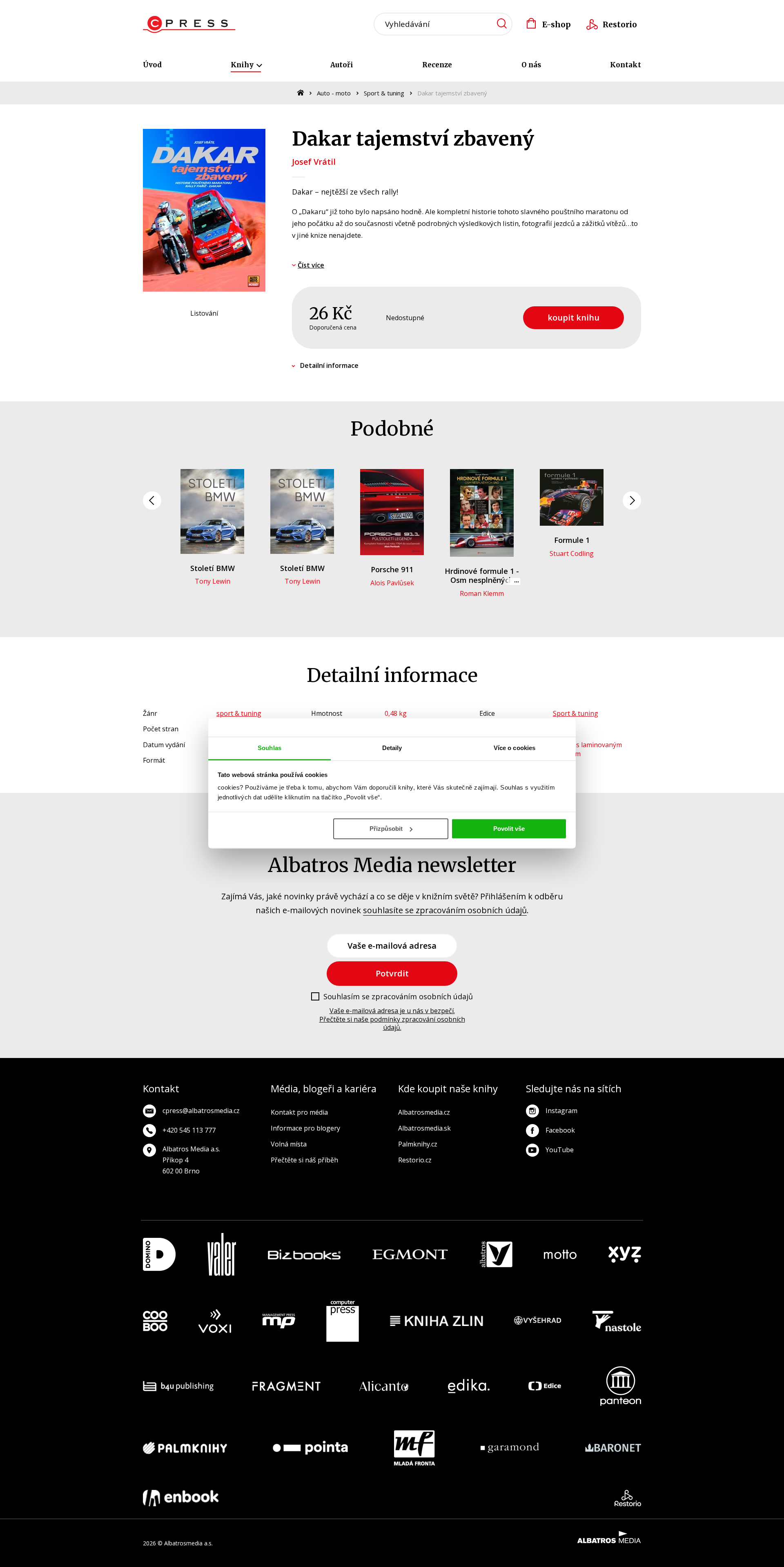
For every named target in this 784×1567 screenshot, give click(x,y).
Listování (204, 313)
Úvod (152, 64)
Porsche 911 (392, 569)
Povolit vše (509, 828)
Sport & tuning (384, 93)
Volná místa (289, 1144)
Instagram (561, 1110)
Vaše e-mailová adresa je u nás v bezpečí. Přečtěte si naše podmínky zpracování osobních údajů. (392, 1019)
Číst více (311, 265)
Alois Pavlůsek (392, 582)
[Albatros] (496, 1254)
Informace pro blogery (305, 1128)
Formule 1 (572, 540)
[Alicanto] (384, 1386)
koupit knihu (573, 317)
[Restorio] (627, 1498)
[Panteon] (620, 1386)
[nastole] (617, 1321)
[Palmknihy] (185, 1448)
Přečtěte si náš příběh (304, 1159)
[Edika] (469, 1386)
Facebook (560, 1130)
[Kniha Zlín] (436, 1321)
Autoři (341, 64)
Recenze (437, 64)
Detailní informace (329, 365)
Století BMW (212, 568)
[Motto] (560, 1254)
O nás (531, 64)
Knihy (243, 64)
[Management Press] (278, 1321)
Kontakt (625, 64)
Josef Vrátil (314, 161)
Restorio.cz (415, 1159)
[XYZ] (624, 1254)
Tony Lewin (212, 581)
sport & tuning (238, 713)
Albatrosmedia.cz (424, 1112)
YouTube (560, 1149)
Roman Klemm (482, 593)
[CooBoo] (155, 1321)
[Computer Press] (342, 1321)
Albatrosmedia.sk (424, 1128)
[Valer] (221, 1254)
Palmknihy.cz (417, 1144)
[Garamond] (509, 1448)
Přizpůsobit (386, 828)
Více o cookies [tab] (514, 747)
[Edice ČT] (544, 1386)
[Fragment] (286, 1386)
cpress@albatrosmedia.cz (201, 1110)
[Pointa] (310, 1448)
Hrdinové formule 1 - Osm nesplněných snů (482, 579)
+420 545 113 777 (189, 1130)
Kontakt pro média (299, 1112)
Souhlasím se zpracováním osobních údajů (398, 996)
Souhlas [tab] (269, 747)
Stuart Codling (572, 553)
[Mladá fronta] (414, 1448)
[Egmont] (410, 1254)
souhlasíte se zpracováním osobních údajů (445, 910)
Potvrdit (392, 973)
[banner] (189, 24)
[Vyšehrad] (538, 1321)
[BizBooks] (304, 1254)
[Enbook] (181, 1498)
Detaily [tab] (392, 747)
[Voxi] (214, 1321)
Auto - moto (334, 93)
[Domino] (159, 1254)
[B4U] (178, 1386)
